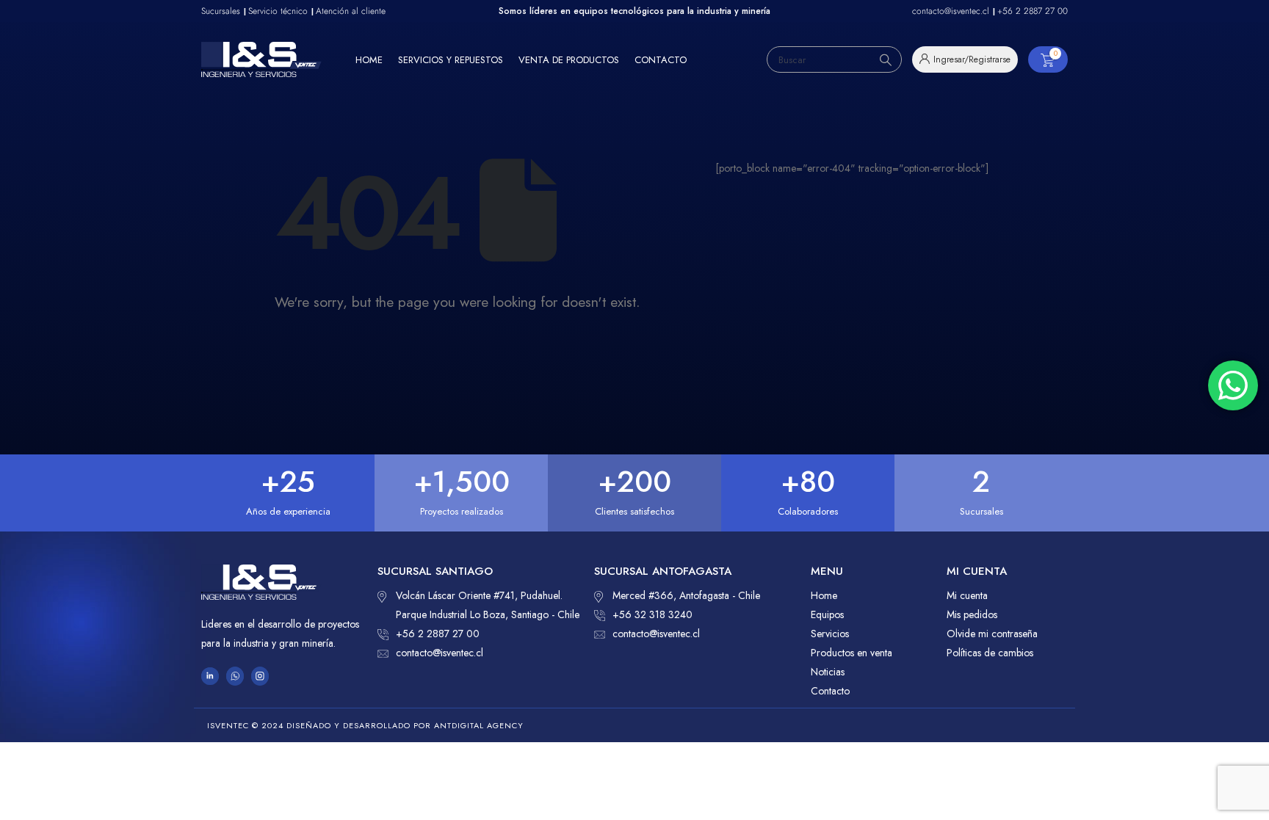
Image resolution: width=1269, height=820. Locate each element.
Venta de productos (568, 60)
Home (369, 60)
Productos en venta (851, 652)
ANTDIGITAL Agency (479, 725)
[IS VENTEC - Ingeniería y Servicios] (261, 59)
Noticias (828, 671)
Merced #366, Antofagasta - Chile (686, 595)
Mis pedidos (972, 614)
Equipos (827, 614)
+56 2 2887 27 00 (438, 633)
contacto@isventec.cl (439, 652)
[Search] (885, 59)
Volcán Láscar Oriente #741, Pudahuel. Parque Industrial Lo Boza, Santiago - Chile (487, 605)
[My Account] (965, 59)
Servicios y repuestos (450, 60)
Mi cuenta (967, 595)
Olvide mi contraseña (992, 633)
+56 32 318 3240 (652, 614)
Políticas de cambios (990, 652)
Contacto (660, 60)
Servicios (830, 633)
